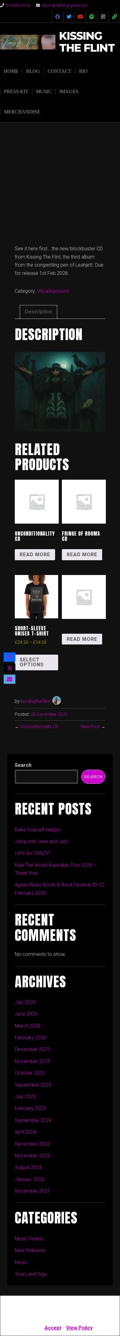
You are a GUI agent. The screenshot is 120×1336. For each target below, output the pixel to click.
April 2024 (25, 1132)
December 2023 (32, 1144)
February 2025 (30, 1108)
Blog (33, 71)
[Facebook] (9, 657)
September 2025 (33, 1085)
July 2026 (25, 1002)
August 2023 (28, 1167)
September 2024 (33, 1120)
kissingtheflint (35, 701)
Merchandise (22, 111)
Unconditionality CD (39, 726)
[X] (9, 668)
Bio (83, 71)
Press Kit (16, 91)
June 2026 (26, 1014)
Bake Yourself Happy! (37, 830)
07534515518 (18, 5)
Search (23, 765)
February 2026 (30, 1038)
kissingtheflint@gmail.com (65, 5)
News (21, 1262)
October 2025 (30, 1073)
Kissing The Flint (87, 42)
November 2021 (32, 1191)
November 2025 (32, 1061)
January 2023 (29, 1179)
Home (11, 71)
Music (44, 91)
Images (68, 91)
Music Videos (29, 1239)
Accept (53, 1328)
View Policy (79, 1328)
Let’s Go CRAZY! (32, 853)
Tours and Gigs (31, 1274)
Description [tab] (38, 312)
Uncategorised (53, 291)
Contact (59, 71)
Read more (35, 554)
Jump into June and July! (41, 841)
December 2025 (32, 1049)
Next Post (90, 726)
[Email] (9, 679)
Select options (32, 662)
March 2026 (28, 1026)
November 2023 (32, 1156)
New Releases (30, 1250)
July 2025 (25, 1097)
